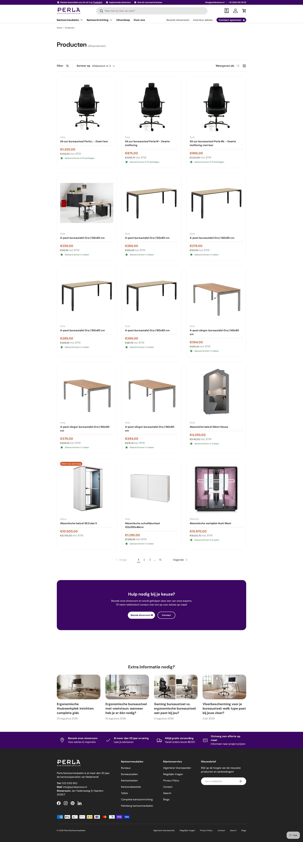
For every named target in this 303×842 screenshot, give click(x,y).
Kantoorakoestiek (131, 786)
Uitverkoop (123, 20)
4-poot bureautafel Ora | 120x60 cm (82, 238)
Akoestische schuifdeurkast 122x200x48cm (142, 525)
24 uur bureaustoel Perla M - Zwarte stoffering (147, 143)
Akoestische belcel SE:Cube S (78, 523)
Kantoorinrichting (98, 20)
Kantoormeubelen (68, 20)
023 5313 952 (69, 783)
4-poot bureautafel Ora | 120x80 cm (147, 238)
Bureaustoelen (129, 774)
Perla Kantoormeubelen (74, 830)
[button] (244, 10)
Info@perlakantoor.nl (75, 787)
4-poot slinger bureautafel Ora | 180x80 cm (149, 428)
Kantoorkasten (129, 780)
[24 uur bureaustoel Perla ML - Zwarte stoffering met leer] (216, 106)
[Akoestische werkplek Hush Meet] (216, 488)
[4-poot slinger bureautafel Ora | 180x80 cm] (151, 392)
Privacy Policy (171, 780)
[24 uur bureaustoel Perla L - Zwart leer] (86, 106)
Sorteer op (83, 65)
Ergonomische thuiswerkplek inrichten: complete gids (75, 708)
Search (167, 793)
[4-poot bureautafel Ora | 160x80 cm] (86, 295)
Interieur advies (203, 20)
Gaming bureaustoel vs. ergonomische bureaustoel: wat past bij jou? (175, 708)
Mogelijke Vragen (173, 774)
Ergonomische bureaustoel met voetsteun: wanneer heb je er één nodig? (126, 708)
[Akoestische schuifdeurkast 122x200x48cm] (151, 488)
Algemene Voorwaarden (177, 768)
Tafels (124, 793)
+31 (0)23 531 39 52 (237, 2)
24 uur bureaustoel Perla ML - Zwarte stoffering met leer (213, 143)
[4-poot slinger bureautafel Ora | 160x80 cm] (86, 392)
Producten (69, 28)
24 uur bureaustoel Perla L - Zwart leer (84, 141)
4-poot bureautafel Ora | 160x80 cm (82, 330)
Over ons (139, 20)
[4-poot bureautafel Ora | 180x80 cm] (151, 295)
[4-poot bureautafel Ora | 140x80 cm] (216, 203)
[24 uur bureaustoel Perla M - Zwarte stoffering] (151, 106)
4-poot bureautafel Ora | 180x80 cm (147, 330)
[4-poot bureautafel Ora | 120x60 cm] (86, 203)
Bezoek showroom (177, 20)
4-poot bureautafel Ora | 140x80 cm (212, 238)
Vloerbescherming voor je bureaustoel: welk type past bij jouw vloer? (224, 708)
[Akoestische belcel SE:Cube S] (86, 488)
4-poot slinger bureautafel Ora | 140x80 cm (214, 332)
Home (59, 28)
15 (160, 559)
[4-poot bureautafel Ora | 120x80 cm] (151, 203)
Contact (166, 615)
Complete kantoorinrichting (137, 799)
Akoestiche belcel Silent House (209, 426)
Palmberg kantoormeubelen (137, 805)
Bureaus (126, 768)
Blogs (166, 799)
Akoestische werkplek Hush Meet (210, 523)
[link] (121, 560)
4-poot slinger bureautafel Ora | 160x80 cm (84, 428)
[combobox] (152, 10)
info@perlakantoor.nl (214, 2)
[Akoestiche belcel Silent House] (216, 392)
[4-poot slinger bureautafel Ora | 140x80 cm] (216, 295)
